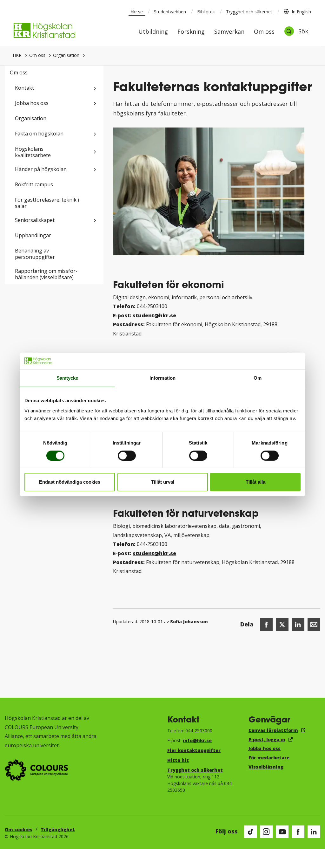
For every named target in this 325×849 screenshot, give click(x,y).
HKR (17, 55)
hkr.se (137, 12)
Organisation (66, 55)
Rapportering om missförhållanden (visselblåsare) (46, 274)
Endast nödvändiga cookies (69, 482)
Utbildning (153, 32)
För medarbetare (269, 758)
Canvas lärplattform (273, 730)
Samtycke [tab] (67, 378)
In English (301, 12)
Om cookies (18, 829)
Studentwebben (170, 12)
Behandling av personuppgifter (35, 253)
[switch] (127, 456)
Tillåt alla (255, 482)
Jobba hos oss (32, 103)
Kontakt (24, 87)
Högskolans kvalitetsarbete (33, 152)
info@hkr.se (197, 740)
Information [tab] (162, 378)
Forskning (191, 32)
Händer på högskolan (41, 169)
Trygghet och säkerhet (249, 12)
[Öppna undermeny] (95, 88)
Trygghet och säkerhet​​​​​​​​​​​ (195, 770)
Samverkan (229, 32)
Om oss (264, 32)
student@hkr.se (154, 315)
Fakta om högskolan (39, 133)
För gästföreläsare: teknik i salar (47, 203)
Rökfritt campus (34, 184)
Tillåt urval (162, 482)
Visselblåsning (266, 767)
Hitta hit (178, 760)
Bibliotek (206, 12)
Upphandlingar (33, 235)
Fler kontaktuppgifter (194, 750)
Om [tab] (258, 378)
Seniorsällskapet (35, 220)
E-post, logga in (267, 739)
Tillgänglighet (58, 829)
